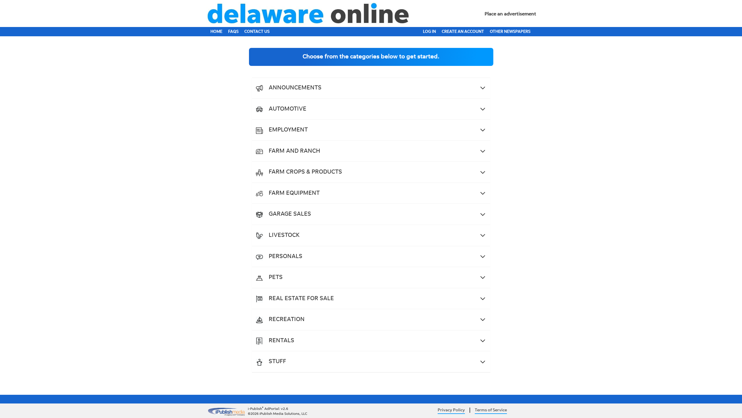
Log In (429, 32)
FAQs (233, 32)
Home (216, 32)
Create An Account (463, 32)
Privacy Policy (451, 410)
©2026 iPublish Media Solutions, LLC (277, 414)
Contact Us (257, 32)
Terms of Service (491, 410)
